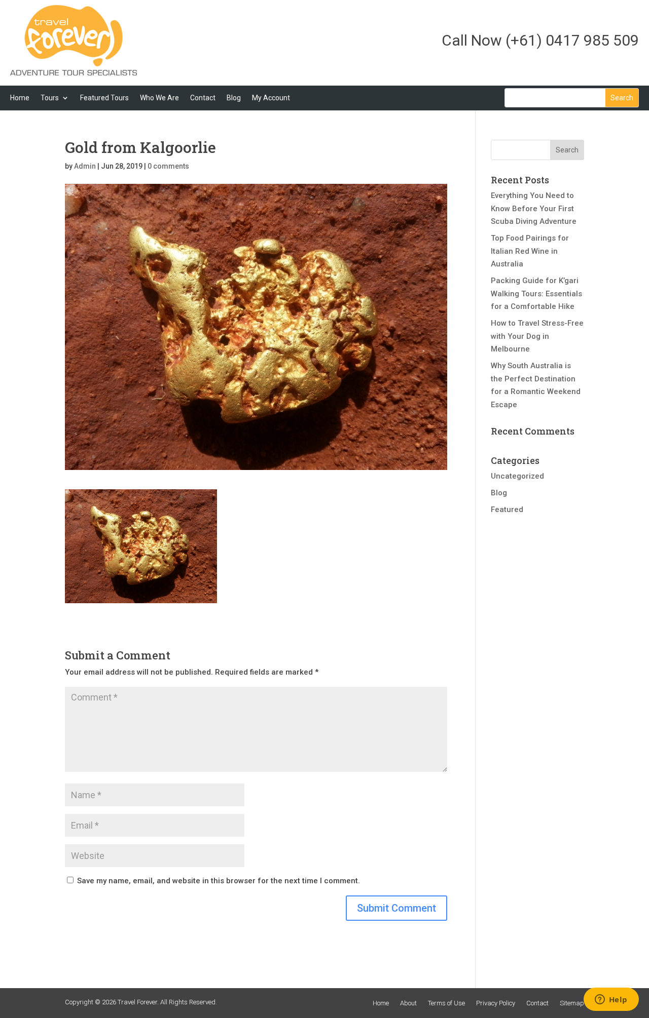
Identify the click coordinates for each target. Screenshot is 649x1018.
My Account (271, 98)
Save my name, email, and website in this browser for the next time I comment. (218, 880)
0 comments (168, 166)
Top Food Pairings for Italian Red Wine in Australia (530, 250)
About (408, 1003)
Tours (50, 98)
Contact (202, 98)
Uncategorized (517, 476)
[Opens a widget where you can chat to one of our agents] (611, 1000)
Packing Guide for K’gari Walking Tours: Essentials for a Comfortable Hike (536, 293)
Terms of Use (446, 1003)
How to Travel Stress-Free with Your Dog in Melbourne (537, 336)
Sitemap (572, 1003)
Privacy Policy (495, 1003)
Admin (85, 166)
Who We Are (159, 98)
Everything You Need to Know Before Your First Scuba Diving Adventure (533, 208)
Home (19, 98)
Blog (234, 98)
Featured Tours (104, 98)
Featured (507, 509)
